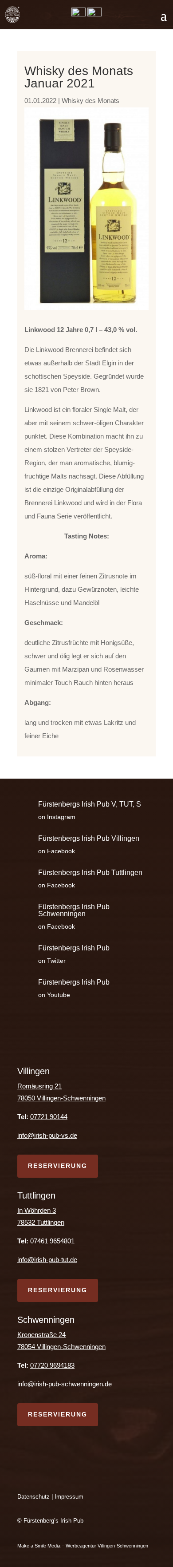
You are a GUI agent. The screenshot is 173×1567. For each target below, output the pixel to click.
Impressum (69, 1496)
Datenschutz (33, 1496)
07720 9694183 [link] (52, 1365)
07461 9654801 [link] (52, 1241)
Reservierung (57, 1165)
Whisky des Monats (90, 100)
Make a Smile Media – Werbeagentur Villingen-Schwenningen (83, 1545)
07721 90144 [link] (48, 1116)
